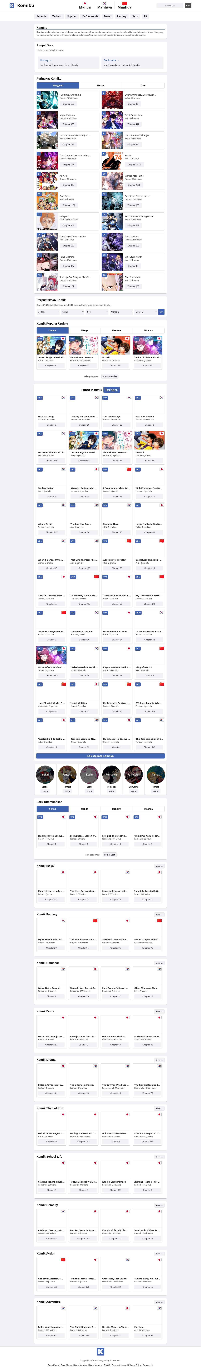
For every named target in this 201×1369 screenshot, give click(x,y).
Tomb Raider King (134, 114)
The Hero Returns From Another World (83, 891)
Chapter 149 (149, 604)
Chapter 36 (115, 948)
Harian (100, 85)
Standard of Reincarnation (73, 236)
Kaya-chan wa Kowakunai (117, 667)
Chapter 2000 (134, 185)
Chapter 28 (84, 425)
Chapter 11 (51, 604)
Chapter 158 (68, 104)
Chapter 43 (117, 675)
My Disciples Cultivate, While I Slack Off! (117, 703)
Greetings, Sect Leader (114, 1278)
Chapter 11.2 (115, 1238)
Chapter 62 (51, 711)
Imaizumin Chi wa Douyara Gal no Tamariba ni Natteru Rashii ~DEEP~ (147, 1230)
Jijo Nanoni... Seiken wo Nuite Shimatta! (83, 835)
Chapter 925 (84, 604)
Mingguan (58, 85)
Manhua (148, 330)
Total (143, 85)
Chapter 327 (68, 266)
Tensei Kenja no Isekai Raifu (51, 357)
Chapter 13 (117, 532)
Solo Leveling (131, 236)
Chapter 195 (68, 246)
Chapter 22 (117, 425)
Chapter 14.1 (51, 1093)
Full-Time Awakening (70, 94)
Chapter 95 (83, 948)
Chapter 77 (84, 711)
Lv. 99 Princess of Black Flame (149, 631)
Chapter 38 (117, 568)
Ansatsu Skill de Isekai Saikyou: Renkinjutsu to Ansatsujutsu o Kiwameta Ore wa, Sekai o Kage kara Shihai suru (51, 738)
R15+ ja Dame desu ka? (82, 1036)
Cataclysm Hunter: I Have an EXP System (149, 559)
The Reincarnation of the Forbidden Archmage (149, 738)
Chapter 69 (84, 747)
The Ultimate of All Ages (137, 135)
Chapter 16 (149, 568)
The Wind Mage (112, 416)
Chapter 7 (51, 996)
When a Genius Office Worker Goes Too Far (51, 559)
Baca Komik (53, 1365)
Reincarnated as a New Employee (84, 738)
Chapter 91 (117, 496)
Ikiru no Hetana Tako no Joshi (147, 1181)
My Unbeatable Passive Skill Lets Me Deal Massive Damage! (149, 595)
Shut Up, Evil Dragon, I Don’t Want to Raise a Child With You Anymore (75, 277)
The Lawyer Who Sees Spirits (115, 1084)
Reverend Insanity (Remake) (115, 891)
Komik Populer (110, 376)
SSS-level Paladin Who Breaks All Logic (149, 703)
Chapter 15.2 (83, 1141)
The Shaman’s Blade (81, 631)
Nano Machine (67, 256)
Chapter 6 (51, 425)
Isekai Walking (78, 703)
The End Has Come (80, 523)
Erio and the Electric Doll (115, 835)
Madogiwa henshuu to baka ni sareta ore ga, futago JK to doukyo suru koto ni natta (83, 1133)
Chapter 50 (84, 640)
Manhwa (116, 330)
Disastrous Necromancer (137, 196)
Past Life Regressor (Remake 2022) (84, 559)
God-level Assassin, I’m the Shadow (51, 1278)
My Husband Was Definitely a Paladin (51, 939)
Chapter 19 (84, 496)
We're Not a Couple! (49, 987)
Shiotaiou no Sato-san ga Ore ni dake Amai (83, 357)
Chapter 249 (51, 532)
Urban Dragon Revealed (147, 939)
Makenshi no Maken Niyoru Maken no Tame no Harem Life (147, 1036)
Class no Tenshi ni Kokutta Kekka (51, 1181)
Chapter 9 (83, 1045)
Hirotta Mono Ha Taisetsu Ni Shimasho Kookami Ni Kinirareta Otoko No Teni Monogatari (51, 595)
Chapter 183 (84, 568)
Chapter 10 (115, 844)
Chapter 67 (115, 1045)
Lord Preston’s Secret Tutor (115, 987)
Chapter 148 (147, 1141)
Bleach (128, 155)
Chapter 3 (147, 1190)
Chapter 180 (133, 246)
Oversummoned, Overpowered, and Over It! (140, 94)
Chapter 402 (68, 225)
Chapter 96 (147, 948)
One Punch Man (133, 277)
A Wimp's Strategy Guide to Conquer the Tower (51, 1230)
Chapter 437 (115, 1190)
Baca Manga (67, 1365)
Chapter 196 (83, 1335)
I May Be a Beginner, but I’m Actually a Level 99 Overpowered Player (51, 631)
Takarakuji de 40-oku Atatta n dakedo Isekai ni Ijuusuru (117, 595)
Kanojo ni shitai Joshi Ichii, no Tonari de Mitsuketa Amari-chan (115, 1230)
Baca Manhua (95, 1365)
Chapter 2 (51, 1190)
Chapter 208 (133, 225)
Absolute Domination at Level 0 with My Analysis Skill (115, 939)
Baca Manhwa (81, 1365)
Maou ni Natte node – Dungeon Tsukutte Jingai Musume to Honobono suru (51, 891)
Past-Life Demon (145, 416)
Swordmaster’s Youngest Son (139, 216)
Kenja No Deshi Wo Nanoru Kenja (149, 523)
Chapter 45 (147, 1287)
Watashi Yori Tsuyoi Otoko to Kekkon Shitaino (83, 987)
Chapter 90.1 (51, 365)
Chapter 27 (115, 996)
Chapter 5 (51, 640)
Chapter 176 (68, 144)
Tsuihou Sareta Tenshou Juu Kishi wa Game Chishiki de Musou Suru (75, 135)
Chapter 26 (51, 747)
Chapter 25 (84, 675)
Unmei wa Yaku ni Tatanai (147, 835)
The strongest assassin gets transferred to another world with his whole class (75, 155)
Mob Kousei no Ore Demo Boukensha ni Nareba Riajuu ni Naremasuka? (149, 488)
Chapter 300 (133, 205)
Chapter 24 (117, 640)
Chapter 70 (147, 899)
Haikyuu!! (64, 216)
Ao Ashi (63, 175)
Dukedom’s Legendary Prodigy (51, 1327)
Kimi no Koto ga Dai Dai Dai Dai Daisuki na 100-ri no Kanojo (147, 1133)
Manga (84, 330)
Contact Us (148, 1365)
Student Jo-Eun (46, 488)
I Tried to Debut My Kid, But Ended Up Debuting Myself (84, 667)
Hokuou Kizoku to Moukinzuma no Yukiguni (115, 1133)
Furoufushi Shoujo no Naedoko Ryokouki (51, 1036)
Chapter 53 (147, 1335)
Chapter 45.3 (83, 1238)
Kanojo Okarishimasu (114, 1181)
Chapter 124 (68, 165)
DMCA (107, 1365)
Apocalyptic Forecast (114, 559)
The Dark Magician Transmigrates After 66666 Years (83, 1327)
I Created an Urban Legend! (117, 488)
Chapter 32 (115, 1287)
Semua (52, 330)
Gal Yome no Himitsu (113, 1036)
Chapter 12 (149, 496)
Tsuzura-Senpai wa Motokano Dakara (83, 1181)
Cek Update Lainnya (100, 756)
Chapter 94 (117, 711)
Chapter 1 (149, 425)
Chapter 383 (68, 185)
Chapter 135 (51, 460)
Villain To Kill (45, 523)
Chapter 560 (133, 144)
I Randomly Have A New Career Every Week (84, 595)
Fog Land (139, 1327)
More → (159, 866)
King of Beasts (144, 667)
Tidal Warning (46, 416)
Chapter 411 (133, 124)
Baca (45, 791)
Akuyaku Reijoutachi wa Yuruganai (84, 488)
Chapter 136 (51, 1287)
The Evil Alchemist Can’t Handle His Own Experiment (83, 939)
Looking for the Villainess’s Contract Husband (84, 416)
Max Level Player (133, 256)
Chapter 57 (51, 568)
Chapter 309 (133, 286)
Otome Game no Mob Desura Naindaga (117, 631)
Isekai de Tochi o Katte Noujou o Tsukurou (147, 891)
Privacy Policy (134, 1365)
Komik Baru (110, 854)
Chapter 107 (68, 286)
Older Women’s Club (145, 987)
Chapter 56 (117, 604)
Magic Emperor (67, 114)
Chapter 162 (147, 365)
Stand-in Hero (110, 523)
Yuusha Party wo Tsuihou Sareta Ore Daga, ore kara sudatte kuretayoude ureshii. (147, 1278)
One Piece (65, 196)
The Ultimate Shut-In (82, 1084)
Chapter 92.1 (51, 899)
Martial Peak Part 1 (134, 175)
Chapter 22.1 (51, 1045)
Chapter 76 (84, 532)
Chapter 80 (149, 532)
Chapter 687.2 (134, 165)
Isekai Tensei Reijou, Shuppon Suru (51, 1133)
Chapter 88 (133, 104)
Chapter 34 (83, 899)
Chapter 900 (68, 124)
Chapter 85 (83, 365)
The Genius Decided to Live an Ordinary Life (147, 1084)
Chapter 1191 (69, 205)
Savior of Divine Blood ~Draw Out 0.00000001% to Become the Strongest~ (147, 357)
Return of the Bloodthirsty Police (51, 452)
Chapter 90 (133, 266)
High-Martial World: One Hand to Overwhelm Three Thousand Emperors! (51, 703)
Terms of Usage (119, 1365)
